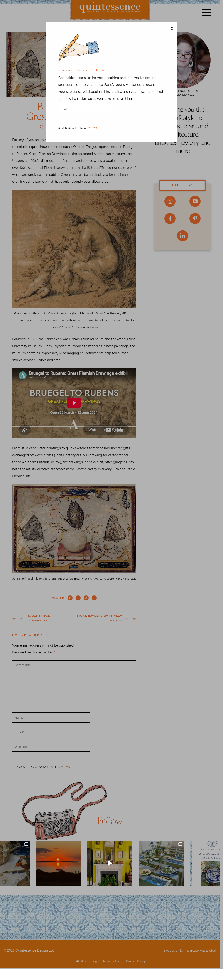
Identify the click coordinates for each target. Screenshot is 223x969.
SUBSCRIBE (72, 128)
